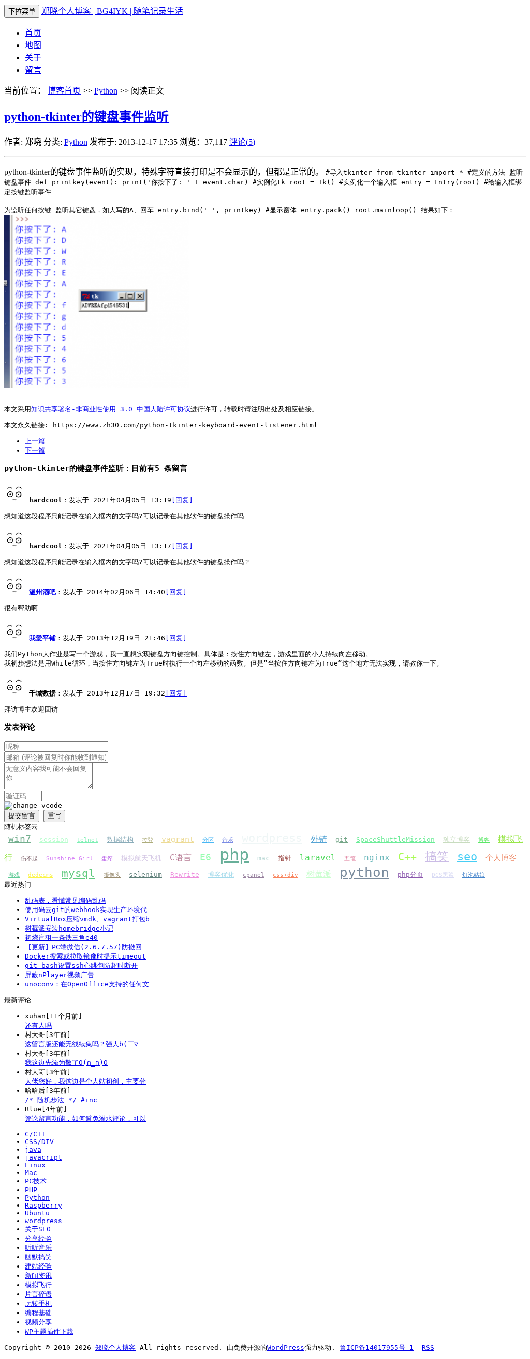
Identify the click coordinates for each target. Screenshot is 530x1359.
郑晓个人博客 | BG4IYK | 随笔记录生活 (112, 11)
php (234, 854)
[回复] (182, 500)
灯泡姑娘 (473, 875)
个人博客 (501, 857)
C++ (407, 857)
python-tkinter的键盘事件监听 (86, 116)
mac (263, 858)
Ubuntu (37, 1213)
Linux (35, 1165)
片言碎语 (38, 1294)
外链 (319, 839)
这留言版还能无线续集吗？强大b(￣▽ (81, 1044)
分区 (208, 840)
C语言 (181, 857)
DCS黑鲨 (443, 875)
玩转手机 (38, 1303)
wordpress (272, 837)
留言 (33, 70)
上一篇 (35, 441)
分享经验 (38, 1238)
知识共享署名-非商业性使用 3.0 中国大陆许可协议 (110, 409)
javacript (43, 1157)
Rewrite (184, 874)
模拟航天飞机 (141, 858)
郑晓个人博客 (115, 1347)
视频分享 (38, 1322)
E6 (205, 857)
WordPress (285, 1347)
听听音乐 (38, 1248)
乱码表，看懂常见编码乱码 (65, 900)
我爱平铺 (42, 638)
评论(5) (242, 141)
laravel (318, 857)
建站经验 (38, 1266)
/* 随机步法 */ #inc (61, 1100)
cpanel (253, 875)
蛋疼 (107, 858)
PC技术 (36, 1181)
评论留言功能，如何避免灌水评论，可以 (85, 1118)
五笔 (350, 858)
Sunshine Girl (69, 858)
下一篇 (35, 450)
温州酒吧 (42, 592)
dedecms (40, 875)
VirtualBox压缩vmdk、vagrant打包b (87, 919)
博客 (484, 840)
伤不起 (29, 858)
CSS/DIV (39, 1142)
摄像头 (112, 875)
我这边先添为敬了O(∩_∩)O (66, 1063)
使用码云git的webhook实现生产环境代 (86, 910)
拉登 (147, 840)
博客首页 (64, 90)
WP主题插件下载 (49, 1331)
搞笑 (437, 856)
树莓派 (318, 874)
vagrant (177, 839)
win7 (19, 838)
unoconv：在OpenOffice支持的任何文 (87, 984)
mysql (78, 873)
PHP (31, 1190)
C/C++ (35, 1134)
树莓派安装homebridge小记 (69, 928)
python (364, 872)
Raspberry (43, 1205)
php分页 (410, 874)
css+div (285, 875)
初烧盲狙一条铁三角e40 (61, 937)
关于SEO (38, 1229)
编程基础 (38, 1313)
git (341, 839)
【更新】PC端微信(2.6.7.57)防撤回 (83, 947)
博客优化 (221, 874)
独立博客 (456, 839)
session (53, 839)
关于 (33, 57)
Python (105, 90)
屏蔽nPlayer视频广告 (59, 975)
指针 (284, 858)
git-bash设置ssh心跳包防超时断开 (81, 965)
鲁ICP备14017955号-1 (377, 1347)
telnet (87, 840)
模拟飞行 (38, 1285)
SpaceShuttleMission (395, 839)
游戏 (14, 875)
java (33, 1149)
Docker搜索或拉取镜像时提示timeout (85, 956)
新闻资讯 (38, 1275)
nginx (377, 857)
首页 (33, 32)
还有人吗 (38, 1025)
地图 (33, 45)
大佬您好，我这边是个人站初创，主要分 (85, 1081)
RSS (428, 1347)
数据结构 (120, 839)
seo (467, 856)
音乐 (227, 840)
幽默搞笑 (38, 1257)
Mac (31, 1173)
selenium (145, 874)
